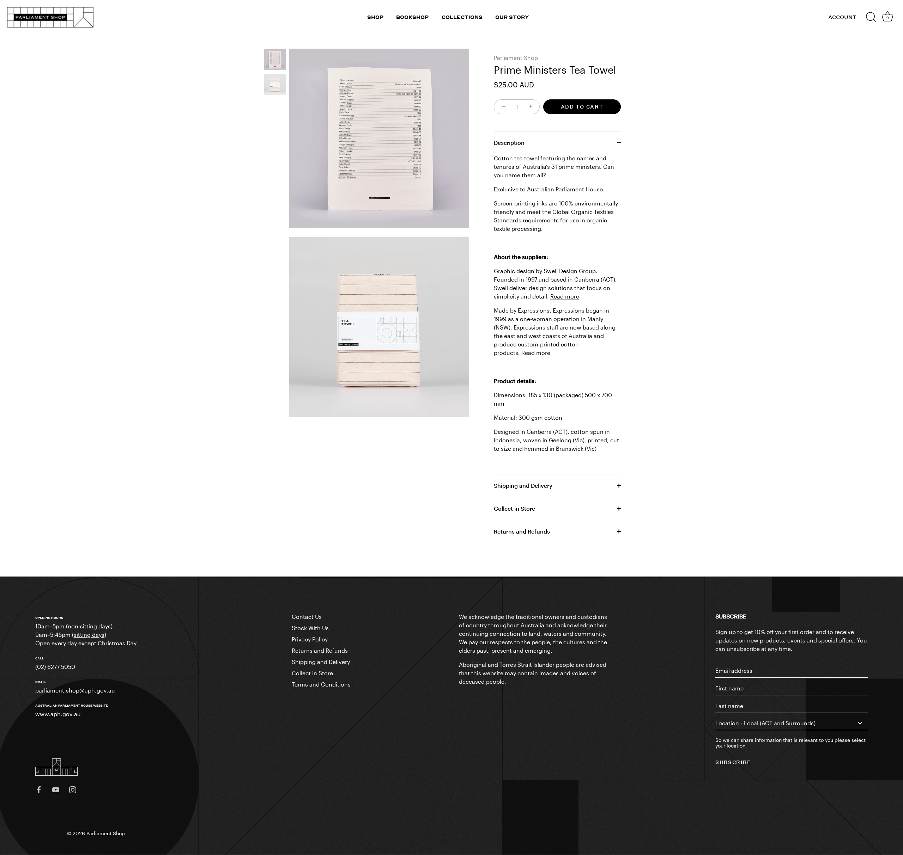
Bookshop (412, 17)
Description (509, 142)
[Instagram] (72, 789)
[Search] (871, 17)
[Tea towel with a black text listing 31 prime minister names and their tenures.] (275, 59)
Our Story (512, 17)
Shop (375, 17)
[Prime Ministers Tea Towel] (275, 84)
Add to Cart (582, 107)
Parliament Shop (516, 57)
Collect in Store (514, 508)
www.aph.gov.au (58, 714)
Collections (462, 17)
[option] (274, 60)
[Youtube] (55, 789)
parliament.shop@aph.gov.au (75, 690)
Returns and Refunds (522, 531)
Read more (564, 296)
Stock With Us (310, 628)
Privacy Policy (310, 639)
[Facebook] (38, 789)
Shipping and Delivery (523, 485)
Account (842, 17)
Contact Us (307, 616)
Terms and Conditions (321, 684)
